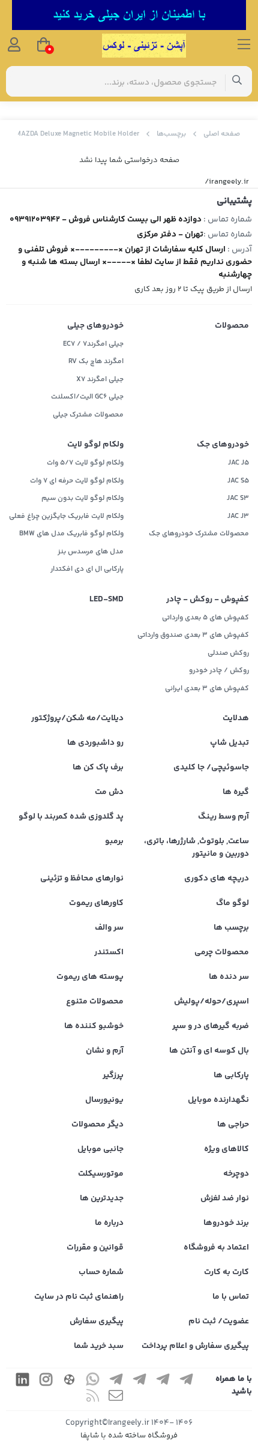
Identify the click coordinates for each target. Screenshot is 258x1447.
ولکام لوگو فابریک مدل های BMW (71, 534)
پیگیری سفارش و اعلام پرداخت (195, 1346)
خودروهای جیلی (95, 325)
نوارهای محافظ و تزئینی (82, 878)
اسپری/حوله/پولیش (211, 1001)
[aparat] (69, 1381)
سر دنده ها (229, 977)
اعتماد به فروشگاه (216, 1247)
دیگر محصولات (97, 1124)
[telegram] (186, 1381)
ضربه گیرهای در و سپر (210, 1026)
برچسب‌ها (171, 134)
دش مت (109, 792)
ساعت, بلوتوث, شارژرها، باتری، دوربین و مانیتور (196, 848)
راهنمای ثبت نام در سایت (79, 1297)
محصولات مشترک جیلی (88, 415)
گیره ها (236, 792)
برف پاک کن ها (98, 767)
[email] (116, 1397)
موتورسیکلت (101, 1174)
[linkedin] (22, 1381)
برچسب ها (231, 927)
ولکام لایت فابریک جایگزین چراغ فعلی (66, 516)
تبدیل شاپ (229, 743)
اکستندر (109, 952)
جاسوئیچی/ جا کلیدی (211, 767)
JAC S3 (238, 498)
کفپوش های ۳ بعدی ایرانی (207, 688)
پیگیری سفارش (97, 1321)
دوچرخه (236, 1174)
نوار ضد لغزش (224, 1198)
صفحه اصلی (221, 134)
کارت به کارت (226, 1272)
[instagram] (46, 1381)
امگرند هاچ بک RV (96, 361)
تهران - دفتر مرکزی (170, 234)
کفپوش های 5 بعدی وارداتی (205, 618)
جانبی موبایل (100, 1149)
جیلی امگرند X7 (100, 379)
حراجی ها (233, 1124)
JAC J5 (238, 463)
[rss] (92, 1397)
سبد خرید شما (99, 1346)
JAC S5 (238, 481)
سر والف (109, 927)
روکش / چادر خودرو (219, 670)
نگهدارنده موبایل (218, 1100)
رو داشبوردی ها (95, 743)
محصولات (232, 325)
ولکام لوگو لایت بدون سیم (82, 498)
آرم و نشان (105, 1050)
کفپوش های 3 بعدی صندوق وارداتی (193, 635)
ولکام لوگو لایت (95, 444)
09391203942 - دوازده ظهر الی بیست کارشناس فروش (106, 219)
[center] (237, 81)
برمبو (114, 841)
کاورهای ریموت (96, 903)
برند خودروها (226, 1223)
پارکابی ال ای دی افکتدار (87, 569)
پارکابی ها (231, 1075)
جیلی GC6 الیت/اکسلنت (87, 397)
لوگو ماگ (232, 903)
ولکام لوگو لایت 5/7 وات (85, 463)
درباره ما (109, 1223)
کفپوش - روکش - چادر (207, 599)
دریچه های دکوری (216, 878)
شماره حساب (101, 1272)
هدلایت (236, 718)
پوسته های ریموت (90, 977)
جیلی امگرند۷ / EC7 (93, 344)
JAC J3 (238, 516)
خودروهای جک (223, 444)
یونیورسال (104, 1100)
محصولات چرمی (221, 952)
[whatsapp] (92, 1381)
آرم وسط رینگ (223, 816)
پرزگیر (113, 1075)
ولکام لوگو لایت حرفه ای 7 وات (77, 481)
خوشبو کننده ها (94, 1026)
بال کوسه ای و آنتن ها (209, 1050)
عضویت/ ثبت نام (218, 1321)
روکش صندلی (228, 653)
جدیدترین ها (102, 1198)
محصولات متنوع (95, 1001)
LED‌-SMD (106, 599)
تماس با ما (230, 1297)
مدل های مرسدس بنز (91, 552)
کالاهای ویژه (226, 1149)
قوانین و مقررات (95, 1247)
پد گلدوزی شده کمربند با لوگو (71, 816)
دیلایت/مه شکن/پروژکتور (77, 718)
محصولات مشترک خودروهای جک (199, 534)
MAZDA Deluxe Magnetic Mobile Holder (77, 134)
